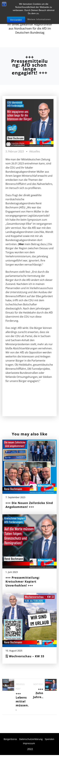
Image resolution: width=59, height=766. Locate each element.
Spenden (49, 739)
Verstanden (16, 20)
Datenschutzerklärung (31, 739)
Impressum (29, 743)
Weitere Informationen (39, 19)
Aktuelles (34, 151)
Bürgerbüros (10, 739)
